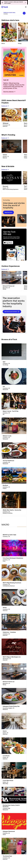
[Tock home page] (4, 7)
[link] (11, 118)
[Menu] (25, 7)
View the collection (8, 91)
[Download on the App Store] (14, 242)
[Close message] (25, 3)
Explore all (4, 106)
